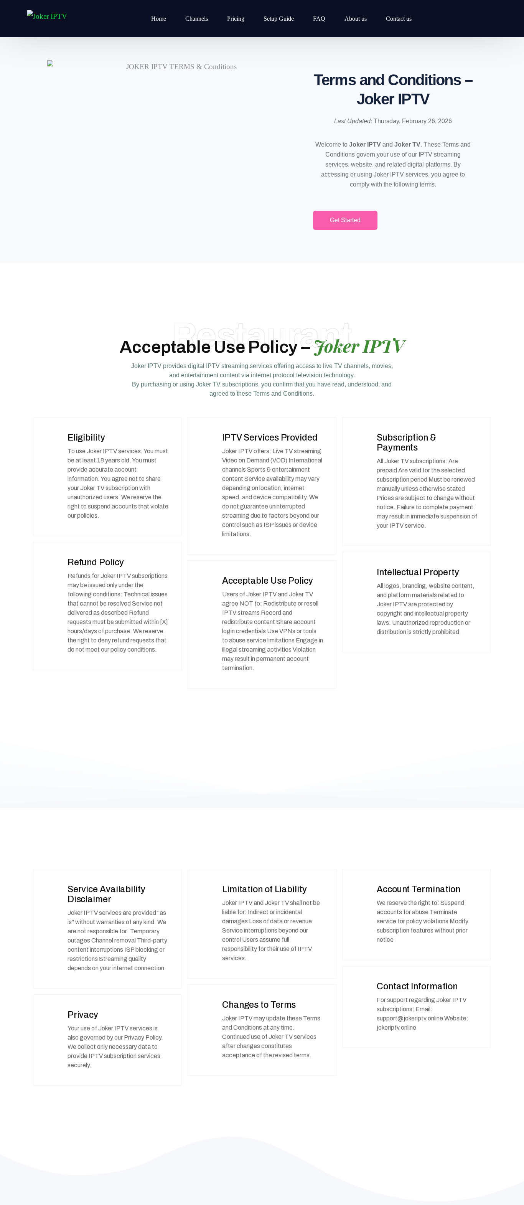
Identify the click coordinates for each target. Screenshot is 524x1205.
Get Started (345, 220)
